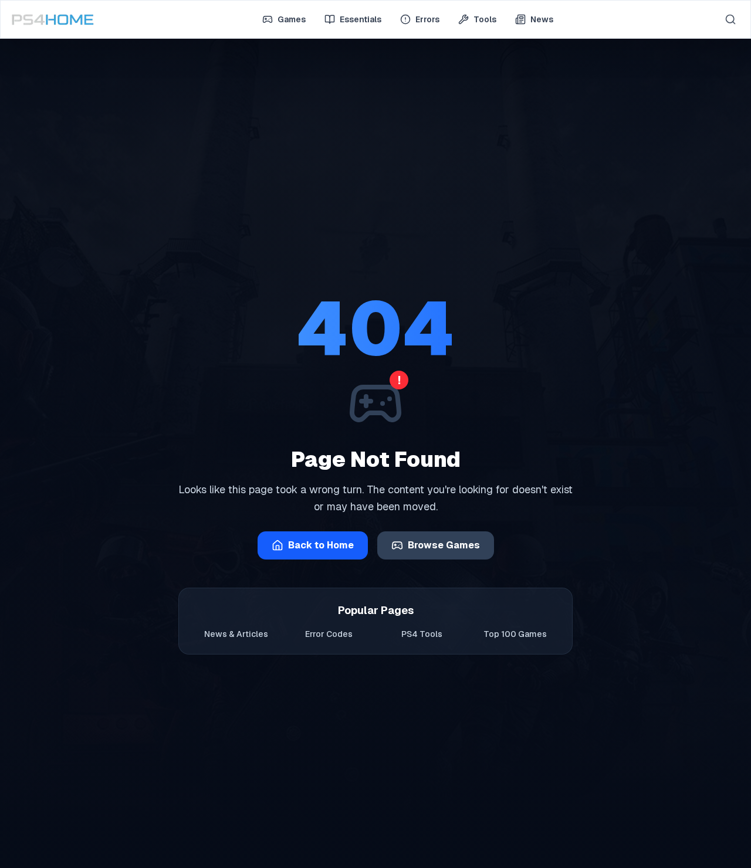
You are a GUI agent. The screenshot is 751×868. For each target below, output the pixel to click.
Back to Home (321, 545)
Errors (427, 19)
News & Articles (236, 634)
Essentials (360, 19)
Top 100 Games (515, 634)
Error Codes (329, 634)
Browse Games (444, 545)
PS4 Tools (421, 634)
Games (292, 19)
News (541, 19)
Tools (484, 19)
